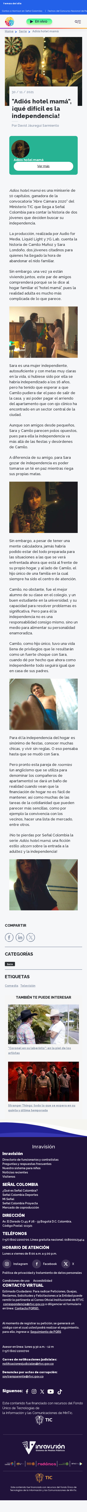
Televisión (27, 985)
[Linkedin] (20, 937)
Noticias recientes (15, 1172)
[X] (30, 937)
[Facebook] (9, 937)
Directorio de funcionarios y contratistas (30, 1159)
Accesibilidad (43, 1280)
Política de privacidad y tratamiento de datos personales (42, 1272)
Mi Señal (8, 1199)
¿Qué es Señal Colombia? (20, 1190)
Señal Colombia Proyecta (20, 1203)
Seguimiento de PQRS (45, 1331)
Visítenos (8, 1176)
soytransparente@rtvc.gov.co (23, 1376)
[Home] (11, 21)
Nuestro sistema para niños (21, 1168)
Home (9, 31)
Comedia (11, 985)
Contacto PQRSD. (27, 1308)
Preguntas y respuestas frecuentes (26, 1164)
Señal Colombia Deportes (20, 1194)
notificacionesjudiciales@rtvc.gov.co (28, 1363)
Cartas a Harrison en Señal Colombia (22, 11)
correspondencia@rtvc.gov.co (24, 1304)
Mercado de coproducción (20, 1207)
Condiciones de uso (16, 1280)
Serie (23, 31)
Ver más (43, 166)
